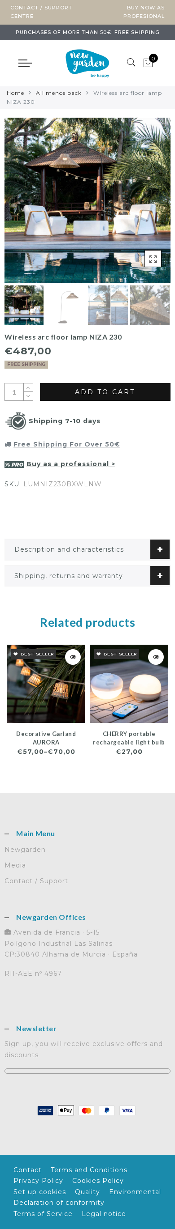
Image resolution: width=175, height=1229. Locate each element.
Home (15, 92)
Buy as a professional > (70, 464)
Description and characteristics (69, 549)
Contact (27, 1170)
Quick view (73, 657)
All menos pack (59, 92)
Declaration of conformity (59, 1203)
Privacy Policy (38, 1181)
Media (15, 865)
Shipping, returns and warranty (68, 576)
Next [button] (142, 205)
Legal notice (104, 1214)
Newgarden (25, 850)
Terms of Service (43, 1214)
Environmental (135, 1192)
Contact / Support (36, 881)
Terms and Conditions (89, 1170)
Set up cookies (39, 1192)
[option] (87, 200)
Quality (87, 1192)
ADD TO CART (105, 392)
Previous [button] (21, 205)
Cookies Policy (98, 1181)
